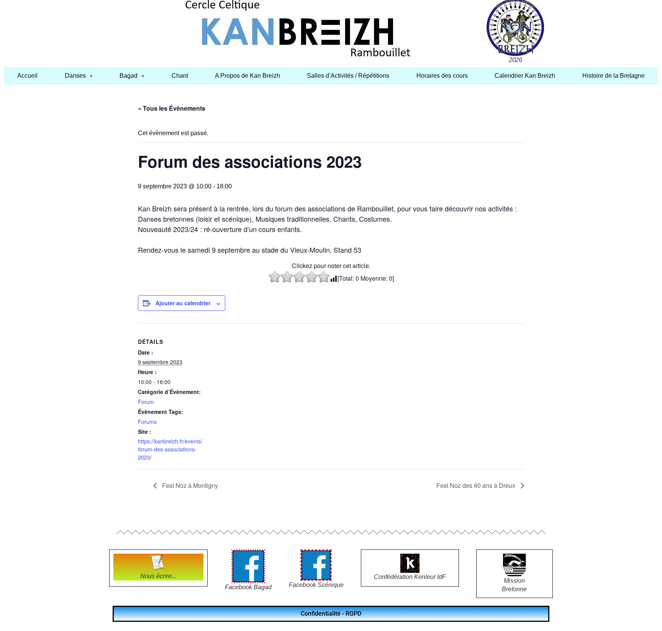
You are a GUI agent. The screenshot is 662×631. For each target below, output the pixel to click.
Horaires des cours (442, 75)
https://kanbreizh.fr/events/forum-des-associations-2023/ (170, 449)
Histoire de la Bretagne (613, 75)
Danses (75, 75)
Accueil (27, 75)
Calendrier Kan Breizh (525, 75)
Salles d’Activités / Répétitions (348, 75)
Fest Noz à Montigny (189, 485)
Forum (146, 401)
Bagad (129, 75)
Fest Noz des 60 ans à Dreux (476, 485)
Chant (180, 75)
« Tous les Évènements (171, 108)
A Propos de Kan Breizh (247, 75)
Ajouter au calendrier (183, 303)
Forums (147, 421)
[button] (78, 76)
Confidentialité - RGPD (331, 613)
